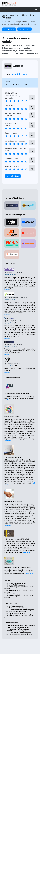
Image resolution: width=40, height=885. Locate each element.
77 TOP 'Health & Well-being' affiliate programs (20, 625)
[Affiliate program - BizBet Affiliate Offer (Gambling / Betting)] (11, 232)
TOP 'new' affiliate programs (14, 594)
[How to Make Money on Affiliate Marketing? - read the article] (9, 561)
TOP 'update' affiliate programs (15, 585)
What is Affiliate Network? (12, 416)
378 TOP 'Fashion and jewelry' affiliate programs (21, 631)
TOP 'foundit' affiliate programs (15, 613)
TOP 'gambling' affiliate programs (16, 611)
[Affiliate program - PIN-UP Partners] (11, 243)
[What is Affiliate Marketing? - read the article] (9, 450)
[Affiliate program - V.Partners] (28, 243)
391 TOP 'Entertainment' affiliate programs (19, 634)
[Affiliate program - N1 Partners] (28, 232)
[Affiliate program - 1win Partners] (11, 222)
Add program (24, 29)
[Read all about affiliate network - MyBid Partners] (20, 269)
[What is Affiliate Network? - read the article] (9, 409)
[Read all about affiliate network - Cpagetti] (28, 205)
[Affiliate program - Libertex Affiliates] (11, 254)
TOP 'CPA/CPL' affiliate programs (16, 583)
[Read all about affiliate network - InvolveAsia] (20, 360)
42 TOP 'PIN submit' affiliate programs (17, 627)
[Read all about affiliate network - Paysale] (11, 205)
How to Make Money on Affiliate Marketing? (17, 567)
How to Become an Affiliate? (13, 501)
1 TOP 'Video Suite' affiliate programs (17, 629)
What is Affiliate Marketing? (12, 457)
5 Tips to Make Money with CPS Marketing (17, 539)
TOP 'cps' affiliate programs (14, 606)
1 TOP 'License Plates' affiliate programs (18, 632)
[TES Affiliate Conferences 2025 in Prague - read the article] (9, 386)
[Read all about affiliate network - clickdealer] (20, 318)
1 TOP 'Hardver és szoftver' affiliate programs (20, 610)
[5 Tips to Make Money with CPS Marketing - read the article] (9, 533)
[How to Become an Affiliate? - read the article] (9, 494)
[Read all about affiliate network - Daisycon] (20, 294)
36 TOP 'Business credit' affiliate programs (19, 608)
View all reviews (13, 176)
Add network (9, 29)
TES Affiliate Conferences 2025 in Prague (17, 393)
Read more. (8, 400)
